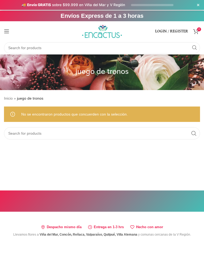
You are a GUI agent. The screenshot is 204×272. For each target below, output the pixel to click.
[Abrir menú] (6, 31)
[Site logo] (102, 31)
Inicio (8, 98)
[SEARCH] (194, 47)
